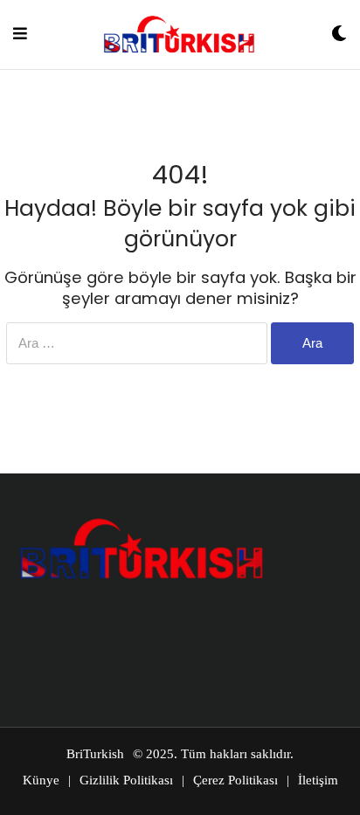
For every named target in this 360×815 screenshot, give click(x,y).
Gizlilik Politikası (126, 780)
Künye (41, 780)
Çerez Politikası (235, 780)
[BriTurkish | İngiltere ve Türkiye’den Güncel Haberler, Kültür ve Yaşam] (179, 34)
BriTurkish (95, 754)
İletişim (318, 780)
